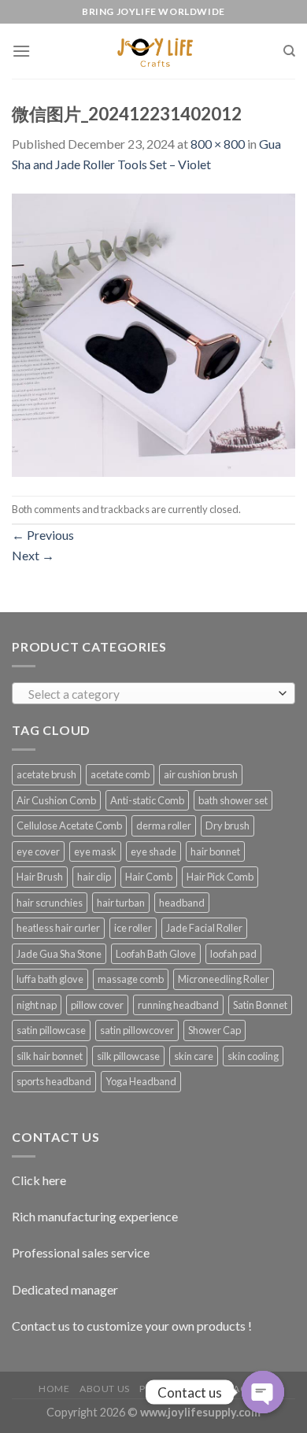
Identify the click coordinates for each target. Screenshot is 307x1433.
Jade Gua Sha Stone (59, 953)
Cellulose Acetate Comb (69, 825)
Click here (39, 1180)
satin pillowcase (51, 1030)
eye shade (153, 851)
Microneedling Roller (223, 979)
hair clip (94, 876)
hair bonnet (215, 851)
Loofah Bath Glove (156, 953)
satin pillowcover (137, 1030)
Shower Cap (214, 1030)
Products (166, 1388)
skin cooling (253, 1056)
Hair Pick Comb (220, 876)
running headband (178, 1005)
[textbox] (150, 694)
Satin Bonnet (260, 1005)
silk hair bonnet (50, 1056)
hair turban (121, 902)
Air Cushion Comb (56, 800)
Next (33, 555)
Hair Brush (40, 876)
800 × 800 (217, 143)
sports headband (54, 1081)
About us (105, 1388)
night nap (37, 1005)
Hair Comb (148, 876)
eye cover (38, 851)
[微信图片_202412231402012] (153, 333)
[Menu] (21, 50)
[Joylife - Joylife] (154, 51)
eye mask (95, 851)
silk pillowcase (128, 1056)
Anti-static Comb (147, 800)
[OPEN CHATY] (263, 1392)
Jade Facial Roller (204, 927)
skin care (193, 1056)
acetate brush (46, 774)
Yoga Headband (140, 1081)
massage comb (131, 979)
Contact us (236, 1388)
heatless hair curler (58, 927)
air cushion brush (201, 774)
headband (182, 902)
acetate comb (120, 774)
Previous (43, 534)
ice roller (133, 927)
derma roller (163, 825)
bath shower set (233, 800)
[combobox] (153, 693)
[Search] (289, 51)
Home (54, 1388)
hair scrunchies (50, 902)
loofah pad (233, 953)
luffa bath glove (50, 979)
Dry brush (227, 825)
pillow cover (97, 1005)
